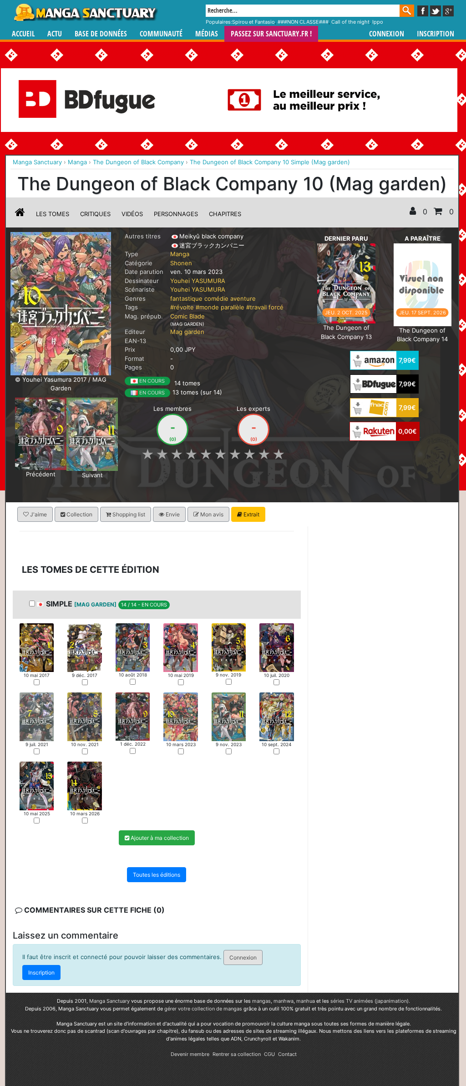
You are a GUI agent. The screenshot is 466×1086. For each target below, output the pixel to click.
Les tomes (52, 213)
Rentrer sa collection (237, 1054)
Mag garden (187, 331)
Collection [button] (78, 514)
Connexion (386, 34)
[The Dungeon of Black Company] (60, 303)
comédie (216, 298)
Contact (287, 1054)
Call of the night (350, 22)
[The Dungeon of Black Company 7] (37, 715)
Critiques (95, 213)
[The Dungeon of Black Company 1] (37, 647)
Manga (85, 12)
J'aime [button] (38, 514)
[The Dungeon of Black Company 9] (40, 433)
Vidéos (132, 213)
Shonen (181, 263)
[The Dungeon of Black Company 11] (92, 433)
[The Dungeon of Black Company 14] (422, 284)
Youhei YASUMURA (197, 280)
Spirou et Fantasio (253, 22)
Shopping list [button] (128, 514)
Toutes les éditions (156, 874)
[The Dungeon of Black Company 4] (180, 647)
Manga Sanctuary (109, 1001)
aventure (243, 298)
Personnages (176, 213)
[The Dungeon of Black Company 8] (84, 715)
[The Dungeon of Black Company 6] (276, 647)
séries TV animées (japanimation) (369, 1001)
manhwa (284, 1001)
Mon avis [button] (211, 514)
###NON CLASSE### (303, 22)
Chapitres (225, 213)
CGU (269, 1054)
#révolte (182, 307)
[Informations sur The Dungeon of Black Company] (20, 213)
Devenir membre (190, 1054)
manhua (305, 1001)
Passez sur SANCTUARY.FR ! (271, 34)
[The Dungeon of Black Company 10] (180, 716)
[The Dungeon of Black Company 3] (133, 646)
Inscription (435, 34)
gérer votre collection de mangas (203, 1008)
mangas (261, 1001)
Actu (54, 34)
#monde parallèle (220, 307)
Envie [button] (172, 514)
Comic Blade (187, 316)
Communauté (161, 34)
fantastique (186, 298)
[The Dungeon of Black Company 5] (229, 646)
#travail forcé (265, 307)
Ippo (377, 22)
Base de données (101, 34)
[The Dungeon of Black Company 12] (276, 715)
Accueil (23, 34)
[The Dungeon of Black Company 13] (346, 282)
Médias (206, 34)
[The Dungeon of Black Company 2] (84, 647)
